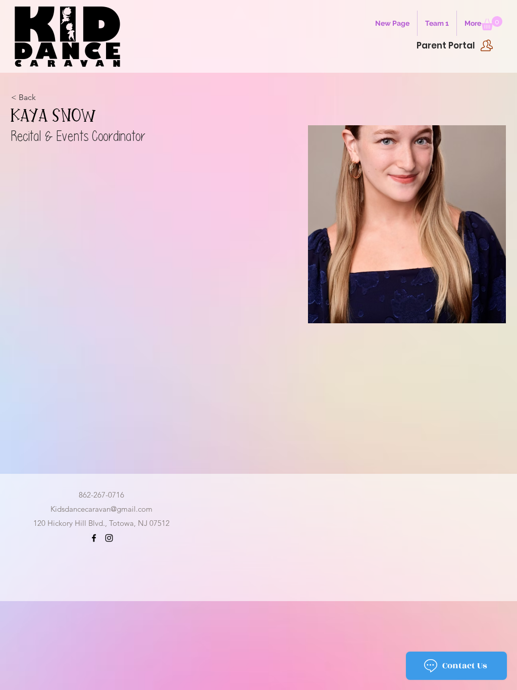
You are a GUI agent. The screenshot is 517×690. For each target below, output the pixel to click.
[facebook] (94, 538)
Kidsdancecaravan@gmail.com (101, 509)
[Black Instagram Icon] (109, 538)
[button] (491, 23)
